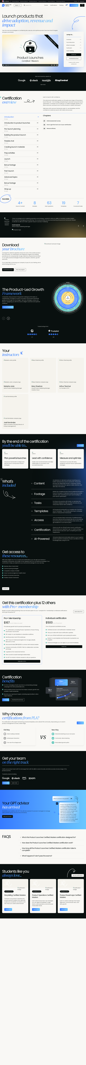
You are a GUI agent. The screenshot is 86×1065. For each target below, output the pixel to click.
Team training (70, 51)
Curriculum (69, 48)
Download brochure (73, 58)
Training (61, 5)
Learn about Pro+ (79, 610)
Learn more (14, 781)
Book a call (5, 781)
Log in (82, 5)
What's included (70, 45)
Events (46, 5)
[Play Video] (3, 65)
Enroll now (73, 54)
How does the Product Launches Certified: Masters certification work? (47, 841)
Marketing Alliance (33, 1)
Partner (75, 1)
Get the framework (7, 305)
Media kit (82, 1)
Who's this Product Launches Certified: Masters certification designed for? (49, 836)
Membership (74, 5)
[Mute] (51, 65)
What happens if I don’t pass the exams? (37, 854)
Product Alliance (15, 1)
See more (43, 84)
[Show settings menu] (54, 65)
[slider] (29, 65)
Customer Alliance (42, 1)
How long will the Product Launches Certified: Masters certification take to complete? (49, 848)
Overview (68, 39)
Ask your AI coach (7, 815)
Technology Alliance (60, 1)
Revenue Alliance (24, 1)
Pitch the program (20, 268)
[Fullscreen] (57, 65)
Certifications (53, 5)
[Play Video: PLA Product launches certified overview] (30, 49)
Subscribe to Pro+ (22, 659)
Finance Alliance (51, 1)
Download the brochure (17, 698)
